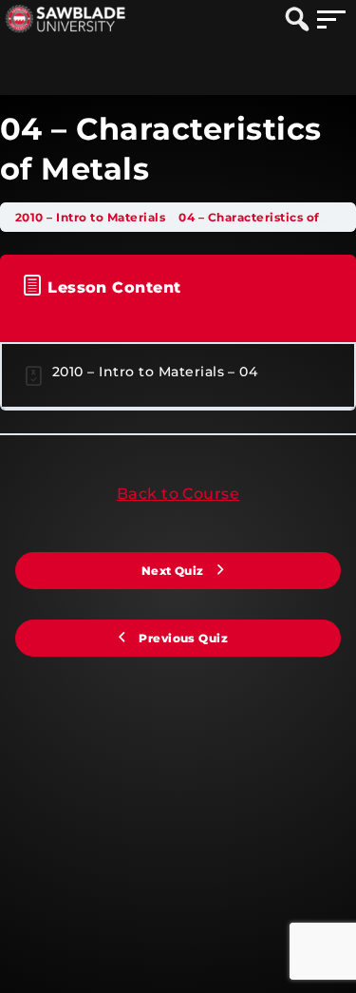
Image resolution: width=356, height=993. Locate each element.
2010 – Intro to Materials (91, 217)
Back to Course (178, 494)
